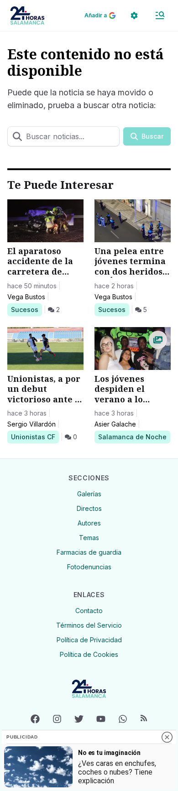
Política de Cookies (89, 654)
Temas (89, 537)
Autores (89, 523)
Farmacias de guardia (89, 552)
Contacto (89, 610)
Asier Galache (115, 424)
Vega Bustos (26, 297)
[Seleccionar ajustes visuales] (134, 15)
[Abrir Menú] (160, 15)
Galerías (89, 494)
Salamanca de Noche (132, 436)
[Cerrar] (167, 737)
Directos (89, 508)
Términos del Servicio (89, 625)
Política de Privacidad (89, 640)
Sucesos (26, 309)
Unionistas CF (32, 436)
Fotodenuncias (89, 567)
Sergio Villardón (31, 424)
